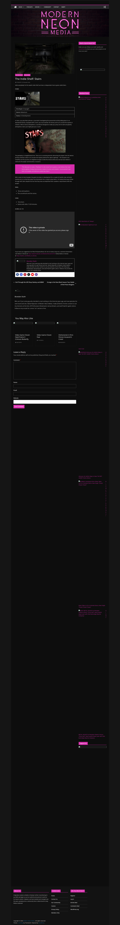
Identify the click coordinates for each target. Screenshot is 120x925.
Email (15, 390)
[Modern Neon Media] (15, 7)
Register (73, 896)
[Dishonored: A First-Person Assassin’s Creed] (66, 323)
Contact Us (54, 899)
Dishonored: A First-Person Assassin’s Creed (66, 337)
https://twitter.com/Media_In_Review (26, 256)
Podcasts (30, 7)
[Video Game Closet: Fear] (44, 323)
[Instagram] (21, 274)
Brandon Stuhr (27, 82)
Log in (72, 899)
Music (20, 7)
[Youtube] (32, 274)
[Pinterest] (25, 274)
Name (15, 382)
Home (53, 896)
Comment (17, 360)
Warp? (63, 7)
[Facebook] (17, 274)
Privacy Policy (55, 909)
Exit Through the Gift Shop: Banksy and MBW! (29, 282)
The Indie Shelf (19, 75)
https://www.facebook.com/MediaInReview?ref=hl (41, 253)
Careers (53, 906)
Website (15, 398)
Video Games (27, 75)
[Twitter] (28, 274)
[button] (23, 7)
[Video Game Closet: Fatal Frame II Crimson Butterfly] (23, 323)
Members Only (55, 913)
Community (47, 7)
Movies (37, 7)
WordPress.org (75, 909)
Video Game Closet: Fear (44, 336)
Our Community (55, 902)
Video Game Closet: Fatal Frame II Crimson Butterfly (22, 337)
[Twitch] (36, 274)
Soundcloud (82, 49)
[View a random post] (105, 7)
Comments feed (75, 906)
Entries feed (74, 902)
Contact (56, 7)
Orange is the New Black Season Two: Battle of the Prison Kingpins (60, 283)
